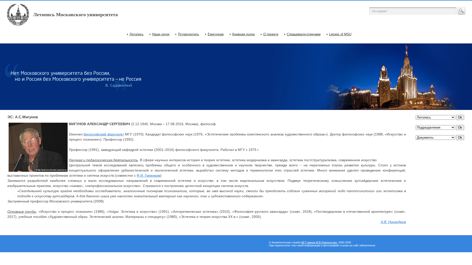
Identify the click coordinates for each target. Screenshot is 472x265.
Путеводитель (188, 34)
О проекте (270, 34)
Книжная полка (243, 34)
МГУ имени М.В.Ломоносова (319, 242)
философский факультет (104, 134)
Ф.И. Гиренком (148, 175)
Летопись (137, 34)
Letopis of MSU (340, 34)
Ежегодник (216, 34)
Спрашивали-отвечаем (304, 34)
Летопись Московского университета (75, 14)
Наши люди (160, 34)
